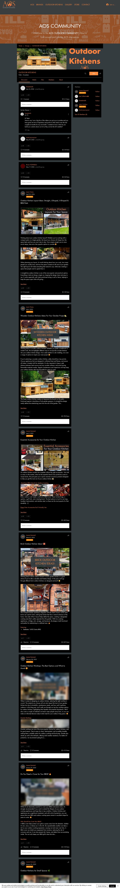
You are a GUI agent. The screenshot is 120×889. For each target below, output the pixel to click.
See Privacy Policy (46, 887)
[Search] (85, 73)
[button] (32, 5)
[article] (45, 108)
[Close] (118, 886)
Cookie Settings (102, 886)
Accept (112, 886)
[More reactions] (28, 95)
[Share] (68, 87)
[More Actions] (68, 114)
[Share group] (100, 73)
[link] (24, 80)
